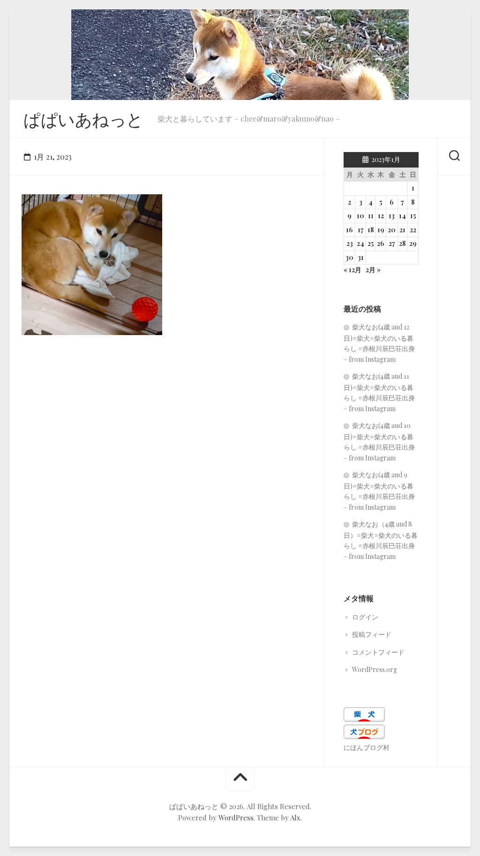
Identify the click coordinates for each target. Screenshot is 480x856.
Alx (295, 817)
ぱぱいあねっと (83, 118)
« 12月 (352, 269)
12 (381, 215)
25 (371, 243)
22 (413, 229)
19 (380, 229)
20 (392, 229)
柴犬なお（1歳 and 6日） (73, 320)
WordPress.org (374, 669)
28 (402, 243)
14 (402, 215)
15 (413, 215)
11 (371, 215)
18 (371, 229)
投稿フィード (371, 634)
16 (349, 229)
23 (349, 243)
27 (392, 243)
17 (361, 229)
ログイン (365, 616)
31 (361, 257)
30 (349, 257)
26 (380, 243)
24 (360, 243)
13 (392, 215)
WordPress (236, 817)
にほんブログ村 (367, 747)
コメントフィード (378, 652)
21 (402, 229)
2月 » (373, 269)
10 (360, 215)
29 (413, 243)
